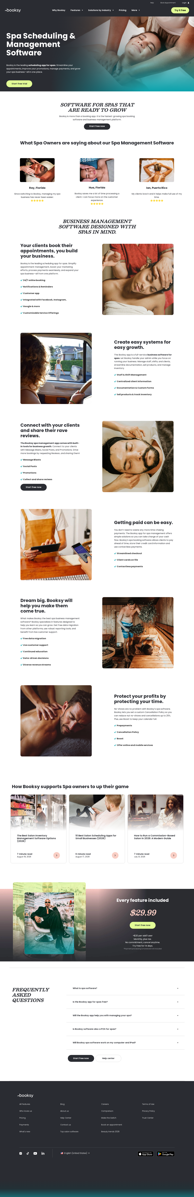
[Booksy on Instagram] (20, 1153)
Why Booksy (58, 10)
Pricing (122, 10)
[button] (77, 10)
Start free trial (19, 83)
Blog (62, 1104)
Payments (24, 1124)
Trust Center (147, 1118)
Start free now (97, 126)
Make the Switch (108, 1118)
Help (152, 3)
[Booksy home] (13, 10)
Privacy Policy (148, 1111)
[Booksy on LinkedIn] (43, 1153)
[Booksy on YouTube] (35, 1153)
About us (64, 1111)
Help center (108, 1058)
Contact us (65, 1124)
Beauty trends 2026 (110, 1131)
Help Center (65, 1118)
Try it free (180, 10)
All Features (24, 1104)
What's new (24, 1131)
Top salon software (69, 1131)
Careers (105, 1104)
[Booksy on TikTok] (28, 1153)
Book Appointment (168, 3)
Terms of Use (148, 1104)
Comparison (107, 1111)
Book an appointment (111, 1124)
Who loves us (25, 1111)
